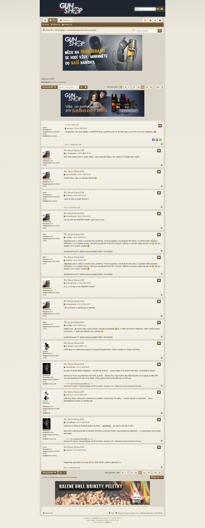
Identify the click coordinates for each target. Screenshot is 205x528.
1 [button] (128, 87)
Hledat (46, 24)
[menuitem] (150, 20)
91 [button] (134, 87)
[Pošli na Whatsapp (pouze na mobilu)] (160, 139)
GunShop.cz (54, 82)
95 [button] (151, 87)
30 (51, 129)
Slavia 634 (47, 79)
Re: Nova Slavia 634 (72, 125)
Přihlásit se (56, 24)
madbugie (46, 375)
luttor (45, 127)
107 (51, 353)
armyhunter (47, 159)
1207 (51, 406)
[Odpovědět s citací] (160, 125)
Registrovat (68, 24)
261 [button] (158, 87)
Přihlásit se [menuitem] (155, 20)
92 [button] (138, 87)
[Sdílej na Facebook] (153, 139)
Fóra (54, 20)
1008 (51, 377)
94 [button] (147, 87)
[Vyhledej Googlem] (160, 30)
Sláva (45, 234)
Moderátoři (62, 82)
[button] (121, 87)
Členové (66, 20)
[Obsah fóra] (63, 8)
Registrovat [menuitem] (160, 20)
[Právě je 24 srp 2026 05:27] (134, 30)
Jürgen (45, 351)
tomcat (45, 401)
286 (51, 236)
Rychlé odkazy (45, 20)
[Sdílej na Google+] (156, 139)
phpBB (95, 518)
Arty (93, 520)
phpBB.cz (108, 522)
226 (51, 161)
